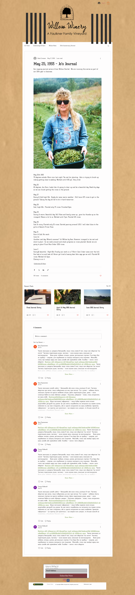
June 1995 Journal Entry (95, 308)
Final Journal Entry (34, 308)
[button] (108, 3)
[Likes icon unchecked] (39, 378)
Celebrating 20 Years (39, 45)
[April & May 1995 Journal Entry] (67, 296)
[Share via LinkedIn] (43, 270)
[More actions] (100, 58)
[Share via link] (48, 270)
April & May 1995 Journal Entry (65, 309)
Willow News (52, 45)
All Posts (27, 45)
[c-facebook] (68, 580)
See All (108, 286)
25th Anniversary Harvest (67, 45)
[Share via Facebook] (34, 270)
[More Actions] (100, 347)
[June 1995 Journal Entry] (97, 296)
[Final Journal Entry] (37, 296)
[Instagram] (64, 580)
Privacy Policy (50, 584)
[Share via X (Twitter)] (39, 270)
